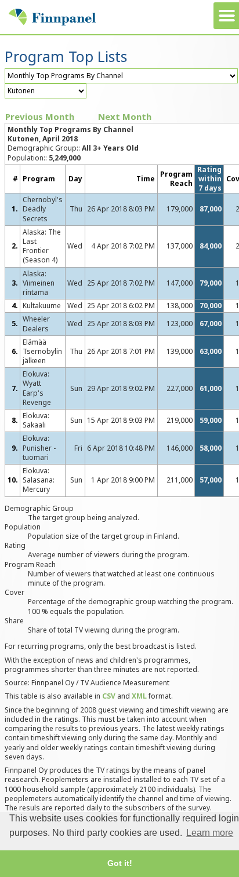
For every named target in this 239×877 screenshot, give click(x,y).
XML (139, 696)
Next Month (124, 116)
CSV (108, 696)
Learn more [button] (209, 833)
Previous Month (39, 116)
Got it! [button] (119, 863)
